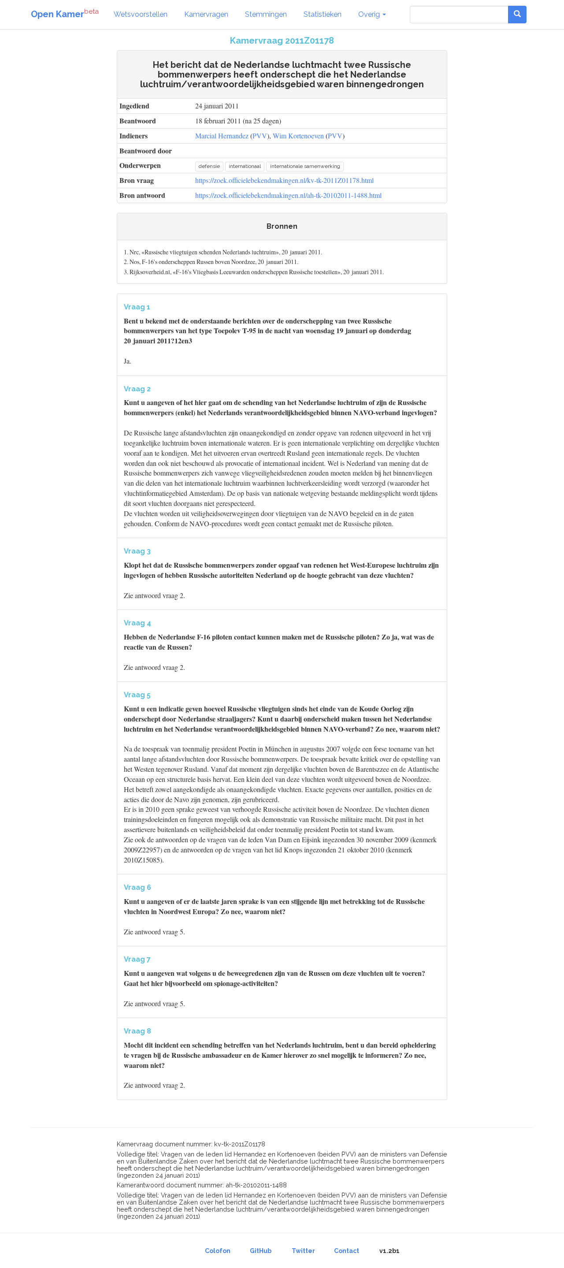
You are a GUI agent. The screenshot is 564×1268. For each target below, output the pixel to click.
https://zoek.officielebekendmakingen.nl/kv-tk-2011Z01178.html (284, 180)
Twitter (303, 1250)
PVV (259, 135)
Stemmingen (266, 14)
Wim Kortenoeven (298, 135)
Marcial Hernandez (222, 135)
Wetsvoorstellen (140, 14)
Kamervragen (206, 14)
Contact (346, 1250)
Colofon (217, 1250)
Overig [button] (370, 14)
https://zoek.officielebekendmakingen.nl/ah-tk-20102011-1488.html (288, 195)
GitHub (260, 1250)
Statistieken (322, 14)
